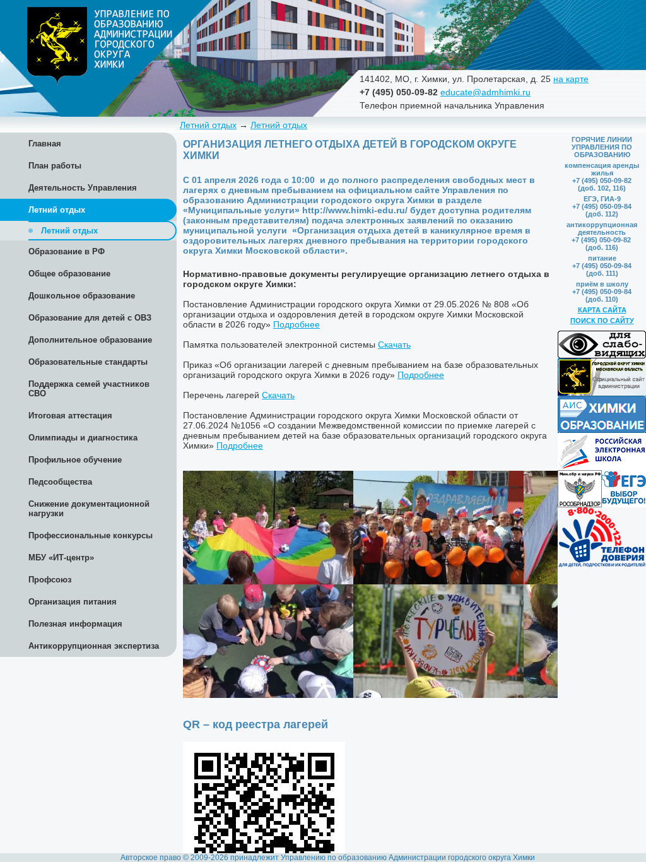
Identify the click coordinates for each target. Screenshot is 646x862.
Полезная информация (75, 624)
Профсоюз (49, 579)
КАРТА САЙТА (602, 310)
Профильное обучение (75, 459)
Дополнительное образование (90, 340)
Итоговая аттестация (70, 415)
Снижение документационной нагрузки (89, 508)
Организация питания (72, 601)
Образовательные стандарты (88, 362)
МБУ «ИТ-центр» (61, 557)
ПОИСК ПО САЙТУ (602, 320)
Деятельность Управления (82, 187)
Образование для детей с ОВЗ (89, 317)
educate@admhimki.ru (485, 92)
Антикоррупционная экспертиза (93, 646)
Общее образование (69, 273)
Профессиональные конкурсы (90, 535)
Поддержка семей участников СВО (89, 388)
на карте (571, 79)
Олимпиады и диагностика (83, 437)
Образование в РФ (66, 251)
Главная (44, 143)
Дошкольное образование (81, 295)
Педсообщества (60, 482)
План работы (54, 165)
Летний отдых (208, 125)
